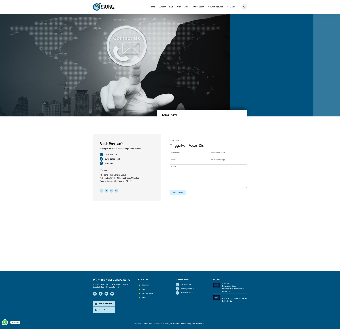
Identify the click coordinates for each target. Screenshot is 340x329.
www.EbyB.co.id (198, 323)
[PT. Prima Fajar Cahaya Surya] (103, 9)
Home (152, 7)
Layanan (162, 7)
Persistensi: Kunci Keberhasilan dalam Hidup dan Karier (233, 289)
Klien (179, 7)
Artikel (187, 7)
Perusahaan (198, 7)
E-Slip (232, 7)
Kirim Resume (216, 7)
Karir (171, 7)
